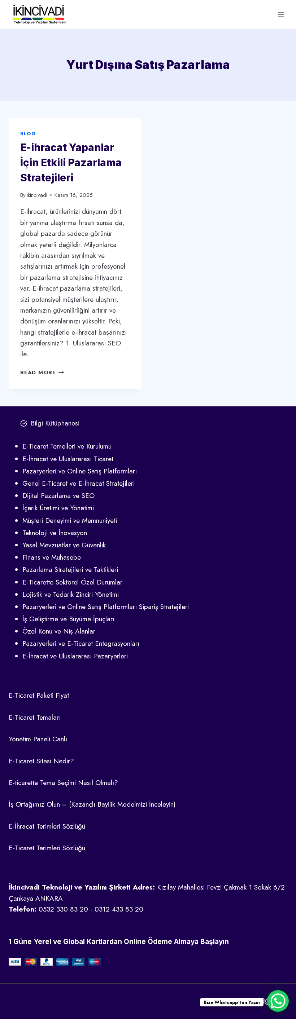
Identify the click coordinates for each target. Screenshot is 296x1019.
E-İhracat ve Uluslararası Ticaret (67, 459)
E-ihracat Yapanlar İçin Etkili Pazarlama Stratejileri (71, 162)
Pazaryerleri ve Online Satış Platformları (79, 471)
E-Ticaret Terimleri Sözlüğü (47, 848)
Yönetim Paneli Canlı (38, 739)
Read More (42, 372)
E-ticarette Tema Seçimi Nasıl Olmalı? (63, 783)
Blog (28, 133)
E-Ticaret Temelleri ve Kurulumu (67, 446)
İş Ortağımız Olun (34, 804)
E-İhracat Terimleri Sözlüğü (47, 826)
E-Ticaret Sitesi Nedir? (41, 761)
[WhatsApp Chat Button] (278, 1001)
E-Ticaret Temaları (35, 717)
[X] (264, 1001)
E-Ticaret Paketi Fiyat (39, 695)
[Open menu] (280, 14)
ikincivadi (37, 195)
